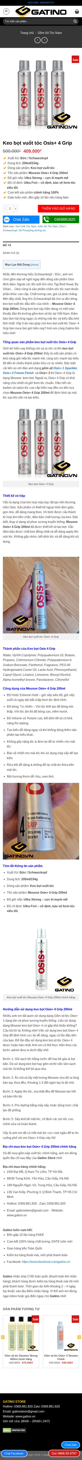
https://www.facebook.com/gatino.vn (46, 1261)
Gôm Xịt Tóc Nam (50, 32)
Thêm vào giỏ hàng (58, 208)
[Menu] (6, 11)
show (34, 264)
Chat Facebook (13, 1453)
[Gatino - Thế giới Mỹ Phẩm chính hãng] (41, 11)
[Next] (79, 1345)
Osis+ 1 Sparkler (65, 368)
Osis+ (62, 226)
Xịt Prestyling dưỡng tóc (32, 230)
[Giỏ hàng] (77, 11)
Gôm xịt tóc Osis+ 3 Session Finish (61, 1357)
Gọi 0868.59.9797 (64, 1453)
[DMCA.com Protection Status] (14, 1430)
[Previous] (3, 1345)
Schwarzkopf (10, 230)
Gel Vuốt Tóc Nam (26, 226)
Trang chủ (27, 32)
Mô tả (7, 245)
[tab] (41, 245)
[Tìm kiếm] (75, 21)
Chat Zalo (21, 219)
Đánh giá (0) (11, 253)
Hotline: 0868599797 (41, 2)
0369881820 (64, 219)
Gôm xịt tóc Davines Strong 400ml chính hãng (21, 1357)
